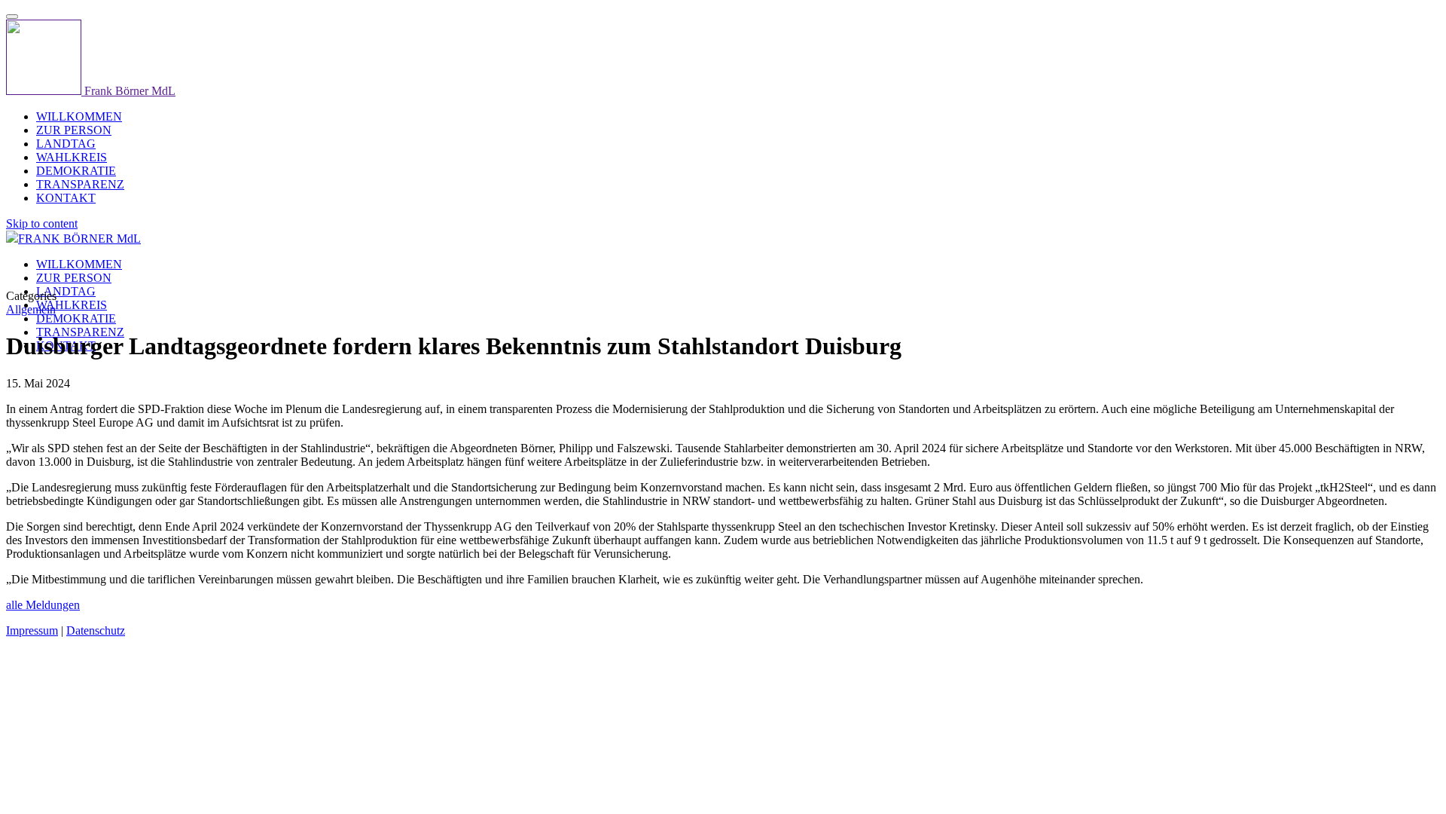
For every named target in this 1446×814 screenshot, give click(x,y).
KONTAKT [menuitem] (66, 197)
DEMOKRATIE (76, 318)
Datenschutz (95, 630)
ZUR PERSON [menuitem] (73, 130)
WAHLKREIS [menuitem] (71, 157)
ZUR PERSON (73, 277)
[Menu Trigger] (12, 16)
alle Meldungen (43, 604)
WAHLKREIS (71, 304)
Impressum (32, 630)
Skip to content (42, 223)
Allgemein (31, 309)
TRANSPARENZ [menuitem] (80, 184)
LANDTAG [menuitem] (66, 143)
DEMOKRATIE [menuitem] (76, 170)
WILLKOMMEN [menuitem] (79, 116)
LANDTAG (66, 291)
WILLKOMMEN (79, 264)
